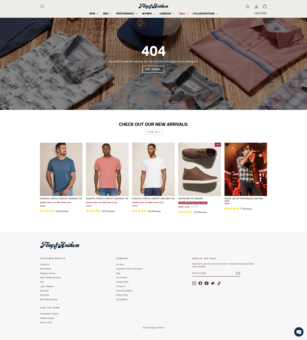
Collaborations (204, 13)
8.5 (195, 166)
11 (204, 174)
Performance (125, 13)
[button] (298, 331)
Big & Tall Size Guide (49, 299)
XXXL (65, 190)
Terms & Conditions (124, 291)
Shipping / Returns (47, 273)
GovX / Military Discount (50, 278)
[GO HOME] (153, 58)
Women (147, 13)
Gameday (166, 13)
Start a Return (45, 269)
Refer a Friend (46, 322)
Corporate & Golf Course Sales (129, 269)
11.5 (213, 174)
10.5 (195, 174)
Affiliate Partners (47, 318)
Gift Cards (44, 291)
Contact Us (44, 264)
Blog (118, 273)
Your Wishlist (121, 278)
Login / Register (47, 286)
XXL (57, 190)
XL (120, 182)
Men (106, 13)
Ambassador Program (49, 314)
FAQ (42, 282)
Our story (261, 13)
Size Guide (44, 295)
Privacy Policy (122, 295)
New (93, 13)
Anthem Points (122, 282)
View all (153, 132)
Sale (182, 13)
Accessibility (121, 299)
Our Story (120, 264)
